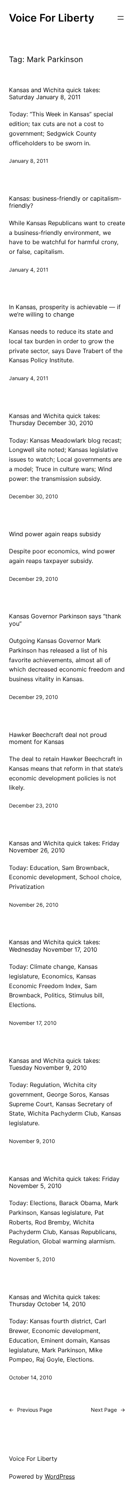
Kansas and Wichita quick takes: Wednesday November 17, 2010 (54, 946)
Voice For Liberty (51, 18)
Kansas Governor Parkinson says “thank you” (65, 620)
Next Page (108, 1410)
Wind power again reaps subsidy (55, 534)
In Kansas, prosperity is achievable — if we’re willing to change (65, 311)
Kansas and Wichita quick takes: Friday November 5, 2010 (64, 1182)
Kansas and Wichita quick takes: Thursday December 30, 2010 (54, 419)
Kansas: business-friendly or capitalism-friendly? (65, 202)
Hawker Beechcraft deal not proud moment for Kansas (58, 738)
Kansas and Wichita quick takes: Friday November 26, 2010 (64, 847)
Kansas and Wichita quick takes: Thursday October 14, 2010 (54, 1301)
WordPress (60, 1476)
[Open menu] (120, 17)
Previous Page (30, 1410)
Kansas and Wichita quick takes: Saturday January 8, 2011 (54, 94)
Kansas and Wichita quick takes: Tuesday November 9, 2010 (54, 1064)
